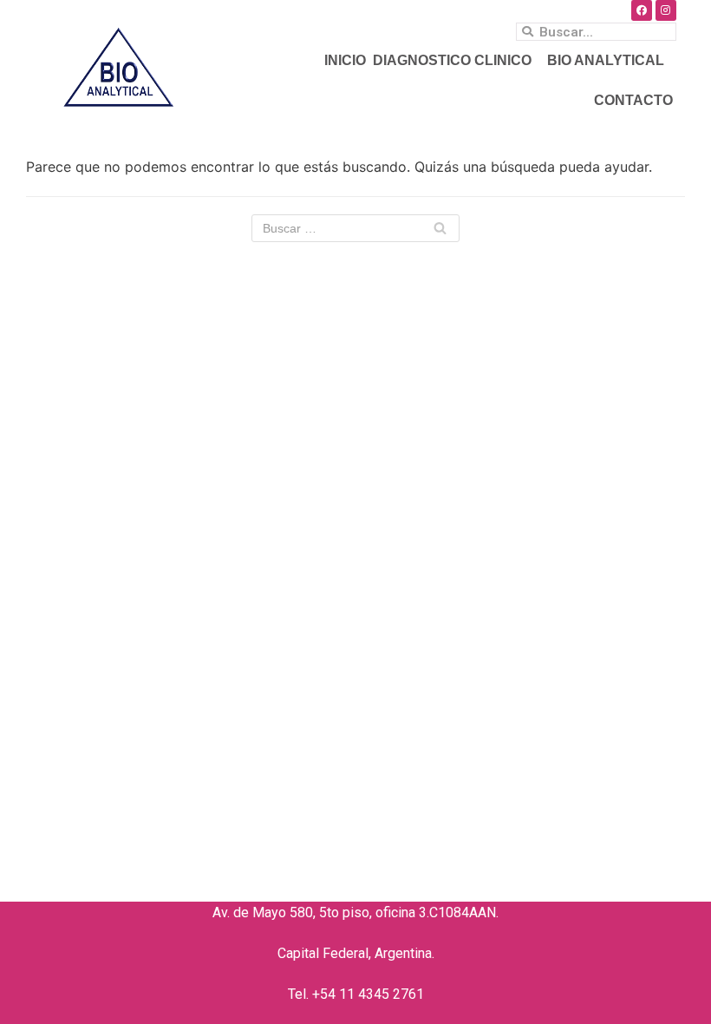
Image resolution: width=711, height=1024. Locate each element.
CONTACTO (633, 100)
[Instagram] (666, 10)
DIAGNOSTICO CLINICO (452, 60)
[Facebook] (641, 10)
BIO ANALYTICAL (605, 60)
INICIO (345, 60)
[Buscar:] (355, 228)
